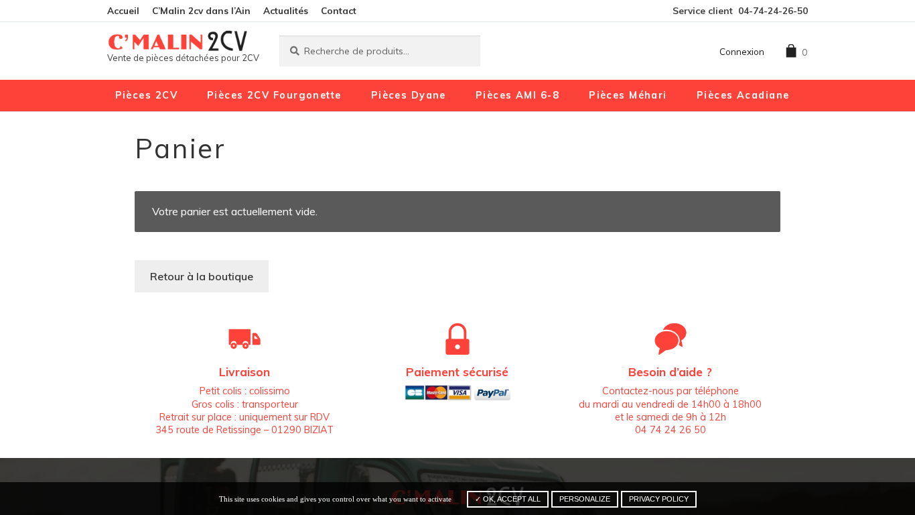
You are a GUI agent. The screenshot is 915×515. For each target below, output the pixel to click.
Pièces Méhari (628, 95)
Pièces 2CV (146, 95)
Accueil (123, 10)
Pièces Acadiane (743, 95)
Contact (338, 10)
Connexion (741, 51)
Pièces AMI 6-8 (517, 95)
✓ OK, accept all (508, 499)
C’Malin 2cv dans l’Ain (201, 10)
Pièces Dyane (408, 95)
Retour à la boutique (201, 276)
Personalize (584, 499)
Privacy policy (659, 499)
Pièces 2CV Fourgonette (274, 95)
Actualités (285, 10)
